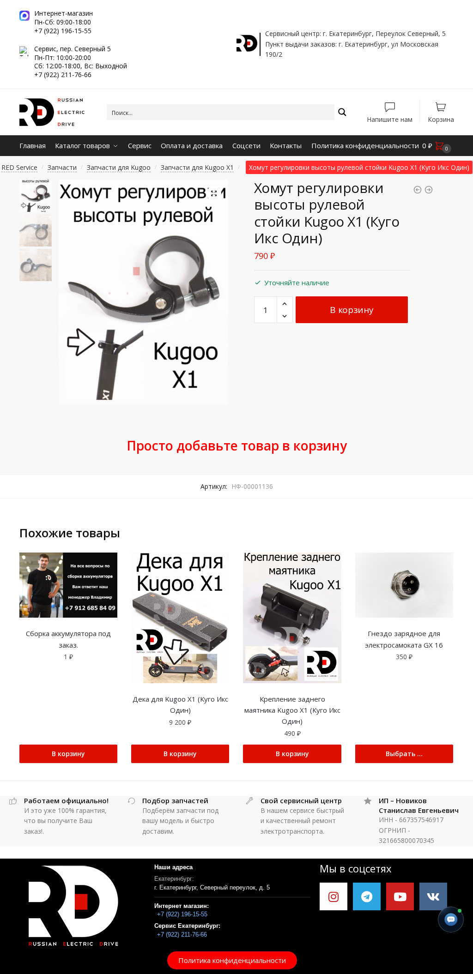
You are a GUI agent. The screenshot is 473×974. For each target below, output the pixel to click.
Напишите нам (389, 119)
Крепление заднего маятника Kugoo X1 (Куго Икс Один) (292, 710)
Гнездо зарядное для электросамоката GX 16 (404, 639)
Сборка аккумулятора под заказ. (68, 639)
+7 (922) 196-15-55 (182, 914)
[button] (232, 960)
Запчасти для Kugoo (119, 167)
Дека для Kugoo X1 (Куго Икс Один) (180, 704)
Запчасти (62, 167)
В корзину (351, 310)
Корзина (441, 119)
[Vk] (433, 896)
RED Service (19, 167)
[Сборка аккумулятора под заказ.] (68, 585)
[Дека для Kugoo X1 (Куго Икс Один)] (180, 618)
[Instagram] (333, 896)
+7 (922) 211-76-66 (182, 934)
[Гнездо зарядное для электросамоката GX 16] (404, 585)
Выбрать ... (404, 753)
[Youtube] (400, 896)
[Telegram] (367, 896)
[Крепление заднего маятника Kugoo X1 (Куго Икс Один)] (292, 618)
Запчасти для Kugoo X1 (197, 167)
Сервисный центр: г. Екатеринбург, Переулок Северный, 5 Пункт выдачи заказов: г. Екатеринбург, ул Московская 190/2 (355, 44)
